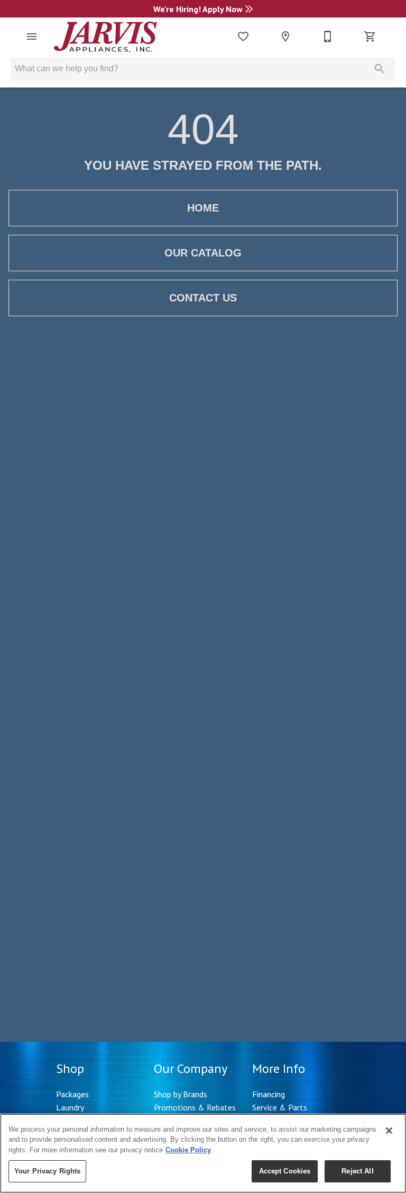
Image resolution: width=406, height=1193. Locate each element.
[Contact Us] (327, 36)
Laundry (70, 1107)
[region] (203, 1153)
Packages (72, 1094)
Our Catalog (203, 253)
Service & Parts (279, 1107)
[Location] (285, 36)
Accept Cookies (285, 1171)
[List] (243, 36)
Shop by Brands (180, 1094)
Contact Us (203, 298)
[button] (31, 36)
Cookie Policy (188, 1150)
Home (203, 208)
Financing (268, 1094)
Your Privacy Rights (47, 1171)
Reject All (357, 1171)
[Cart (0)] (370, 36)
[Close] (389, 1130)
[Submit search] (379, 68)
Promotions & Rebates (195, 1107)
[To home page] (105, 36)
